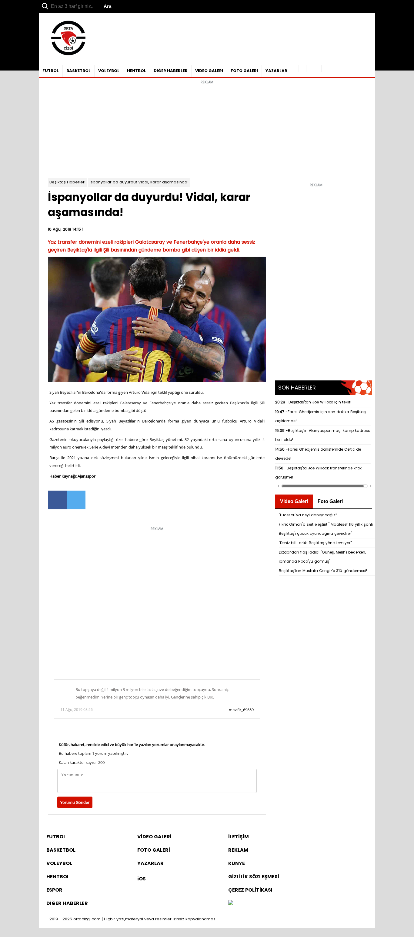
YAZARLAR (276, 71)
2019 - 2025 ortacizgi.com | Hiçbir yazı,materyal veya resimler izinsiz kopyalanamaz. (132, 919)
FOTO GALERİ (244, 71)
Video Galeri (294, 501)
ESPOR (54, 889)
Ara (107, 6)
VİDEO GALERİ (209, 71)
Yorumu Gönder (74, 802)
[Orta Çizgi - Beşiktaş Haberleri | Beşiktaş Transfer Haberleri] (65, 55)
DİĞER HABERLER (171, 71)
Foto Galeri (330, 501)
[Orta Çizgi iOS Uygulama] (325, 68)
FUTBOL (50, 71)
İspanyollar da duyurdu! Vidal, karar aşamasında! (139, 182)
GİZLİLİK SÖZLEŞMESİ (253, 876)
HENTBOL (136, 71)
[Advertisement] (207, 129)
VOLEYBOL (108, 71)
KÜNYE (236, 863)
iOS (141, 878)
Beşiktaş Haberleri (67, 182)
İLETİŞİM (238, 836)
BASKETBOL (78, 71)
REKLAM (238, 850)
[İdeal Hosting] (230, 903)
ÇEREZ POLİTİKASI (250, 889)
